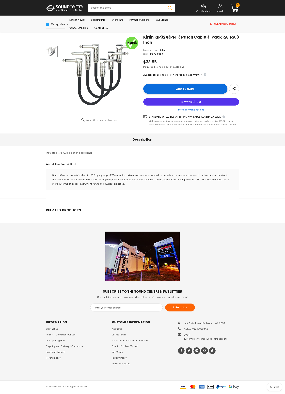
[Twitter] (189, 350)
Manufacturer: (151, 50)
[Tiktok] (212, 350)
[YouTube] (204, 350)
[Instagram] (196, 350)
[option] (99, 75)
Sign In (220, 10)
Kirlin (162, 50)
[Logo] (64, 7)
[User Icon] (220, 6)
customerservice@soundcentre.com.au (205, 338)
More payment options (191, 109)
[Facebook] (181, 350)
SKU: (145, 54)
